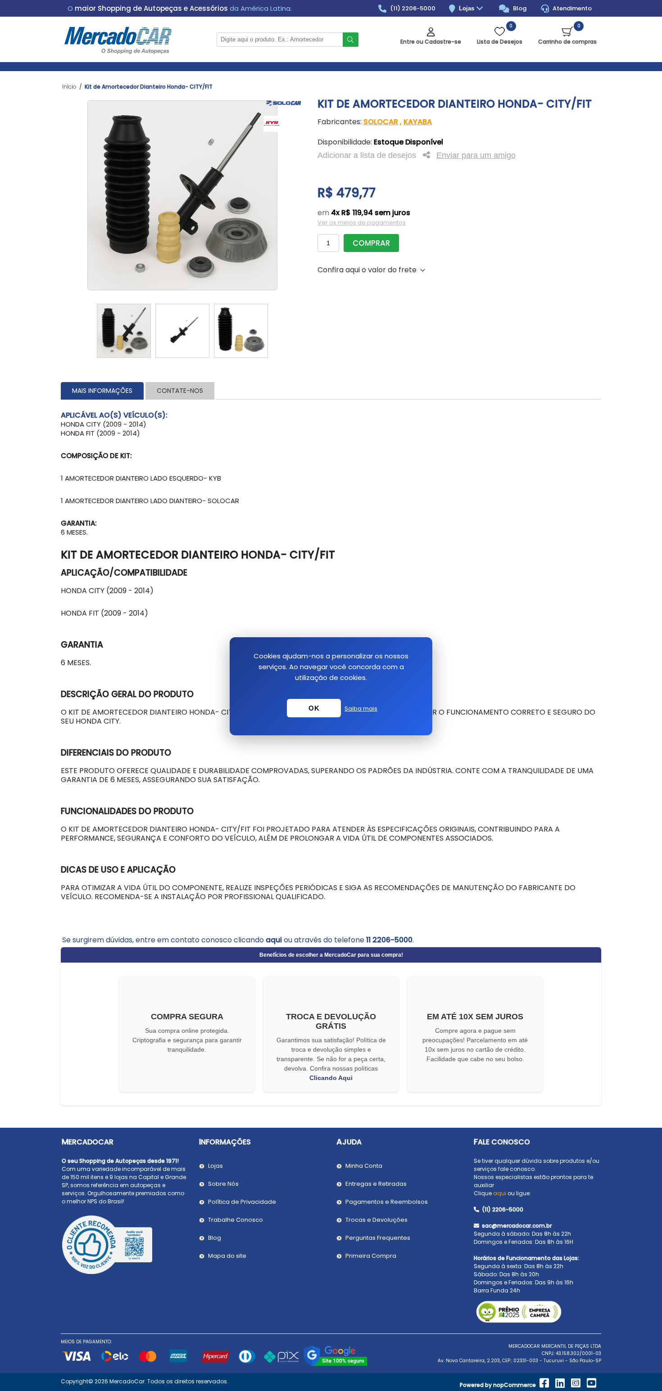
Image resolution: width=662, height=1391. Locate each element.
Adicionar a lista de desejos (366, 155)
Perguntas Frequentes (377, 1237)
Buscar (350, 39)
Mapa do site (227, 1255)
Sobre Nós (223, 1183)
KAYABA (418, 122)
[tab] (102, 391)
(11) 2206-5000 (412, 8)
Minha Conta (363, 1165)
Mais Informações (102, 390)
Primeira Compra (370, 1255)
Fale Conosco (502, 1142)
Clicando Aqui (331, 1077)
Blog (519, 8)
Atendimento (571, 8)
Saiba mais (361, 708)
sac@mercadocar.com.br (516, 1225)
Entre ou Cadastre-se (430, 41)
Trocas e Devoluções (376, 1219)
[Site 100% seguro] (335, 1364)
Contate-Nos (180, 390)
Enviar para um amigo (476, 155)
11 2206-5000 (389, 940)
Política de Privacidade (242, 1201)
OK (313, 708)
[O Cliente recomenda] (125, 1246)
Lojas (467, 8)
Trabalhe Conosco (235, 1219)
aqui (274, 940)
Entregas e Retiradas (376, 1183)
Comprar (371, 243)
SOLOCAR (380, 122)
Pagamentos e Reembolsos (386, 1201)
